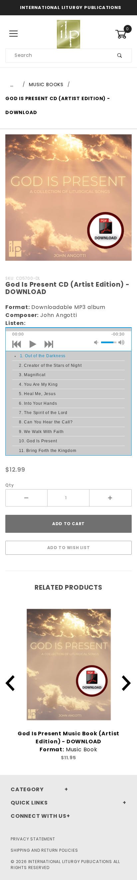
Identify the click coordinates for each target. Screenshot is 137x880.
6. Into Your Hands (38, 403)
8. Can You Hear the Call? (46, 422)
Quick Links (29, 803)
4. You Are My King (38, 384)
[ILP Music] (68, 33)
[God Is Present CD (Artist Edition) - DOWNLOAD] (68, 201)
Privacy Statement (33, 839)
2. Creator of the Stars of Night (50, 365)
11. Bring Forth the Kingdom (47, 451)
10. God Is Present (38, 441)
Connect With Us (39, 816)
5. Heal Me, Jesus (37, 394)
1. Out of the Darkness (43, 356)
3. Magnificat (32, 375)
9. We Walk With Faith (41, 432)
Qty (9, 485)
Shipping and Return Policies (44, 850)
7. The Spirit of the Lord (43, 413)
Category (27, 789)
